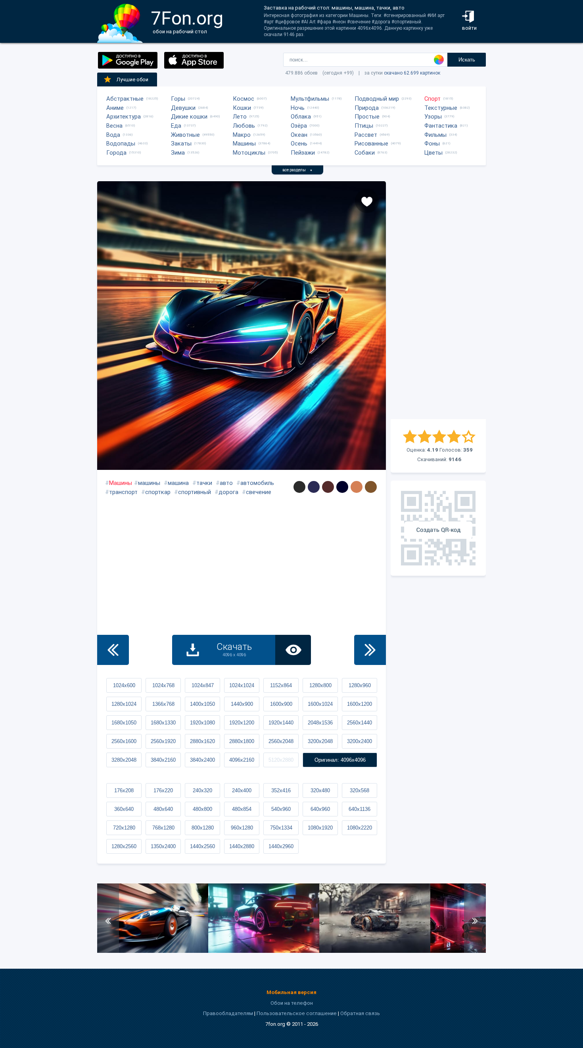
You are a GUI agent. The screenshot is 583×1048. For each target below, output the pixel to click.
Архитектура (123, 116)
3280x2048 (123, 760)
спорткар (158, 492)
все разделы (297, 170)
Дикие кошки (189, 116)
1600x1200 (359, 704)
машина (178, 483)
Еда (176, 125)
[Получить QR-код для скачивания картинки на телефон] (438, 528)
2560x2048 (280, 741)
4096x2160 (241, 760)
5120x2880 (280, 760)
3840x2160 (163, 760)
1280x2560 (123, 846)
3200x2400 (359, 741)
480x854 (241, 809)
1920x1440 (280, 723)
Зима (178, 152)
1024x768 (163, 685)
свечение (258, 492)
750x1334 (281, 828)
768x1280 (163, 828)
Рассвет (366, 134)
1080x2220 (359, 828)
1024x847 (203, 685)
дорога (228, 492)
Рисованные (371, 143)
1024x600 (124, 685)
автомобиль (257, 483)
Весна (114, 125)
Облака (301, 116)
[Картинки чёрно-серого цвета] (299, 487)
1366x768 (163, 704)
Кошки (242, 107)
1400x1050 (202, 704)
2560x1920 (163, 741)
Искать (466, 60)
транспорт (123, 492)
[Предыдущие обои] (113, 650)
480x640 (163, 809)
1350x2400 (163, 846)
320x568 (359, 790)
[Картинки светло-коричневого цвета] (356, 487)
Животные (185, 134)
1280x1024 (123, 704)
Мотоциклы (249, 152)
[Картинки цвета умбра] (371, 487)
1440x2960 (280, 846)
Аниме (115, 107)
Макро (242, 134)
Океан (299, 134)
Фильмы (435, 134)
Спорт (432, 98)
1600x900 (281, 704)
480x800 (202, 809)
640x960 (320, 809)
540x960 (281, 809)
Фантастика (440, 125)
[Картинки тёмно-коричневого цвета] (328, 487)
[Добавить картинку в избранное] (367, 201)
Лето (240, 116)
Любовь (244, 125)
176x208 (124, 790)
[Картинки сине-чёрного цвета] (342, 487)
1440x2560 (202, 846)
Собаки (365, 152)
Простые (367, 116)
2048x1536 (320, 723)
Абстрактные (125, 98)
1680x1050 (123, 723)
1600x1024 (320, 704)
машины (149, 483)
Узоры (433, 116)
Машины (244, 143)
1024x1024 (241, 685)
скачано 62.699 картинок (412, 73)
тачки (204, 483)
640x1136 (359, 809)
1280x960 (360, 685)
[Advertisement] (438, 300)
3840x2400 (202, 760)
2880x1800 (241, 741)
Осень (299, 143)
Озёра (299, 125)
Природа (367, 107)
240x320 (202, 790)
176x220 (163, 790)
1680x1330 (163, 723)
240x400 (241, 790)
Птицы (364, 125)
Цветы (433, 152)
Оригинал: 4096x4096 (340, 760)
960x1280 (242, 828)
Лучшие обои (132, 79)
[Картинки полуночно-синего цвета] (314, 487)
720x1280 (124, 828)
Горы (178, 98)
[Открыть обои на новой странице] (293, 650)
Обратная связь (360, 1013)
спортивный (194, 492)
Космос (243, 98)
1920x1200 (241, 723)
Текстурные (440, 107)
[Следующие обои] (370, 650)
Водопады (120, 143)
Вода (113, 134)
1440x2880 (241, 846)
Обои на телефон (291, 1003)
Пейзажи (303, 152)
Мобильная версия (291, 992)
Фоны (432, 143)
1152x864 (281, 685)
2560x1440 (359, 723)
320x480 (320, 790)
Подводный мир (377, 98)
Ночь (298, 107)
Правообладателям (228, 1013)
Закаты (181, 143)
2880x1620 (202, 741)
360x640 (124, 809)
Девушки (183, 107)
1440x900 (242, 704)
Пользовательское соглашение (297, 1013)
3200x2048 (320, 741)
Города (116, 152)
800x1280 (203, 828)
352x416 (281, 790)
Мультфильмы (310, 98)
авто (226, 483)
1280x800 (320, 685)
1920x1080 (202, 723)
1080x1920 (320, 828)
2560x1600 (123, 741)
